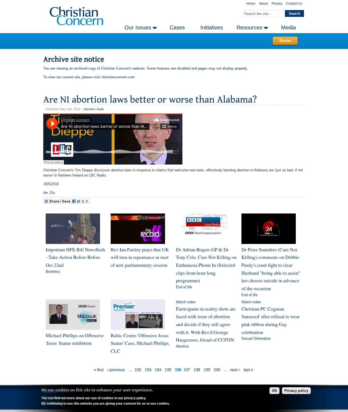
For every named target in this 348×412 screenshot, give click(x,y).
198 (197, 369)
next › (235, 369)
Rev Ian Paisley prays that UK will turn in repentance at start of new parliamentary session (140, 257)
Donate (285, 41)
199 (207, 369)
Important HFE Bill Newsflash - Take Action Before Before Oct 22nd (75, 257)
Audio (100, 109)
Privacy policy (296, 391)
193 (148, 369)
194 (158, 369)
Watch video (185, 302)
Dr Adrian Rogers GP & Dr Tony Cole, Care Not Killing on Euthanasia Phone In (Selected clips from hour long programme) (206, 265)
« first (99, 369)
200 (217, 369)
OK (274, 391)
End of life (184, 287)
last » (248, 369)
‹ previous (116, 369)
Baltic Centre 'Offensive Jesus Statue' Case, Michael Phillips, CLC (140, 343)
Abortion (89, 109)
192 (138, 369)
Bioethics (53, 271)
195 (168, 369)
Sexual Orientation (256, 338)
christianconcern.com (118, 77)
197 (187, 369)
